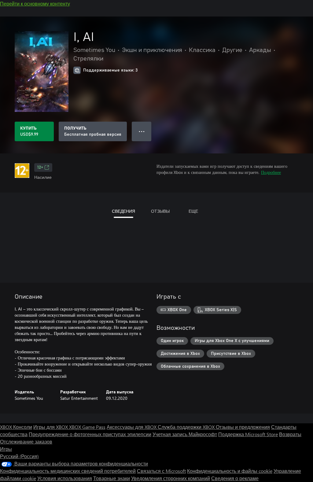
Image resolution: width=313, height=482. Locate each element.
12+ (40, 167)
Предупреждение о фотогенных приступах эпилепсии (90, 434)
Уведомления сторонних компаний (170, 478)
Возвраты (290, 434)
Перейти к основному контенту (35, 3)
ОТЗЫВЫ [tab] (160, 211)
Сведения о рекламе (235, 478)
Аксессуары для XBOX (132, 427)
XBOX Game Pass (87, 427)
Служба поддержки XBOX (187, 427)
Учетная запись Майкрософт (185, 434)
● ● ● (142, 131)
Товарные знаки (111, 478)
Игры (6, 449)
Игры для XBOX (51, 427)
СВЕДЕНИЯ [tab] (123, 211)
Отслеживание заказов (26, 441)
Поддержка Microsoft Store (248, 434)
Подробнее (271, 172)
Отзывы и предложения (243, 427)
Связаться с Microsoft (161, 471)
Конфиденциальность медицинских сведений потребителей (68, 471)
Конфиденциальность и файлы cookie (229, 471)
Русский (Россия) (19, 456)
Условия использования (64, 478)
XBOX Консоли (16, 427)
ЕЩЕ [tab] (193, 211)
